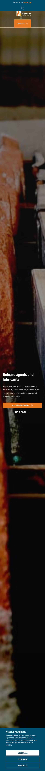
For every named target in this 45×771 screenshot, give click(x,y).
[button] (22, 23)
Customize (22, 759)
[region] (22, 749)
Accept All (22, 753)
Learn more (27, 2)
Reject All (22, 765)
